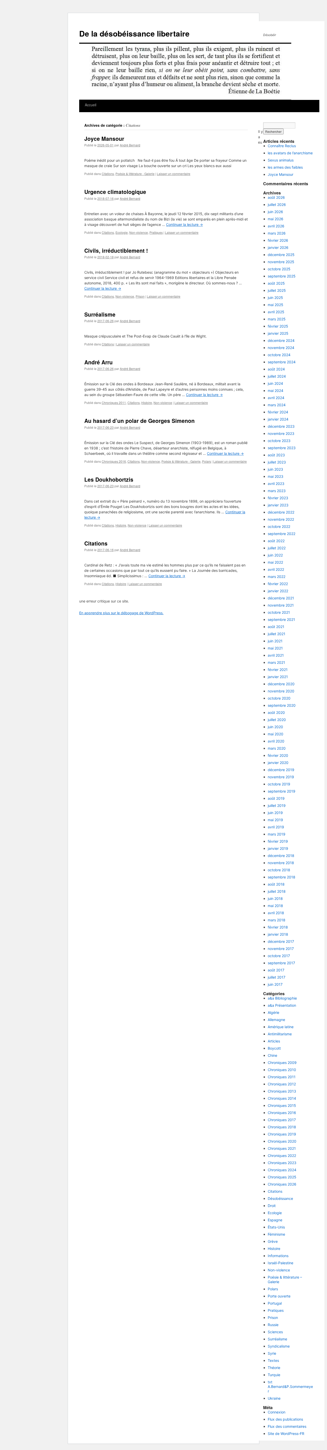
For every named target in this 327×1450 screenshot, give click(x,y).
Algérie (273, 1012)
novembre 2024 (281, 347)
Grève (273, 1241)
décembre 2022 (281, 512)
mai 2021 (275, 648)
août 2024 (276, 369)
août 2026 (276, 197)
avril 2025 (276, 312)
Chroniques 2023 (282, 1163)
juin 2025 (275, 297)
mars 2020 (277, 748)
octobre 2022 (279, 526)
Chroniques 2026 (282, 1184)
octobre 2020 (279, 698)
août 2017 (276, 970)
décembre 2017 (281, 941)
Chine (272, 1055)
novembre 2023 (281, 433)
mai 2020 (275, 734)
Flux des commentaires (287, 1426)
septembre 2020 (282, 705)
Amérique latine (281, 1027)
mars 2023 (277, 491)
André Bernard (130, 145)
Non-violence (138, 232)
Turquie (274, 1375)
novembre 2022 (281, 519)
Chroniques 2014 (282, 1098)
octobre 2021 (279, 612)
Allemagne (276, 1019)
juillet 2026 (277, 204)
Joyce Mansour (104, 138)
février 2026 (278, 240)
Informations (278, 1256)
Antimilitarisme (280, 1034)
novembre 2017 (281, 948)
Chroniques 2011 (114, 402)
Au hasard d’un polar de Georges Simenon (139, 420)
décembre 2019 (281, 770)
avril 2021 (276, 655)
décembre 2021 (281, 598)
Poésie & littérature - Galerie (135, 173)
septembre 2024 (282, 362)
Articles (274, 1041)
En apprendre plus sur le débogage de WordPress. (121, 613)
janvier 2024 (278, 419)
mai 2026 (275, 219)
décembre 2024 (281, 340)
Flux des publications (285, 1419)
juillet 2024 (277, 376)
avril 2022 (276, 569)
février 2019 (278, 841)
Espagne (275, 1220)
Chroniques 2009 (282, 1062)
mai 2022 (275, 562)
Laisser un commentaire (173, 173)
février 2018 (278, 927)
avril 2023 (276, 483)
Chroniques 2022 (282, 1155)
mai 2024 (275, 390)
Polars (206, 461)
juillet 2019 (277, 805)
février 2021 (278, 669)
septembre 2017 (281, 963)
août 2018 (276, 884)
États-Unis (276, 1227)
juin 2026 (275, 212)
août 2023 (276, 455)
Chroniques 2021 (282, 1148)
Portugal (275, 1303)
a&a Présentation (282, 1005)
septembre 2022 (281, 533)
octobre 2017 (279, 956)
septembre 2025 (282, 276)
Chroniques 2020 (282, 1141)
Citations (108, 173)
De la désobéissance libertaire (134, 33)
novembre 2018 (281, 863)
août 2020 (276, 712)
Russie (273, 1325)
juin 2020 (275, 727)
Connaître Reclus (282, 146)
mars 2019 (276, 834)
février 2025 (278, 326)
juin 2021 (275, 641)
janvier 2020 (278, 762)
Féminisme (276, 1234)
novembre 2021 (281, 605)
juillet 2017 (276, 977)
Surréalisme (99, 314)
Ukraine (274, 1398)
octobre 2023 (279, 440)
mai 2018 (275, 905)
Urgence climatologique (115, 191)
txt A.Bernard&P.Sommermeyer (290, 1386)
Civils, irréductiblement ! (116, 250)
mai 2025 (275, 305)
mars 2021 (276, 662)
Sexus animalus (281, 160)
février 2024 (278, 412)
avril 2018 (276, 913)
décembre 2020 (281, 684)
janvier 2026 (278, 247)
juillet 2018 (277, 891)
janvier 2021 (278, 677)
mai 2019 (275, 820)
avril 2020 (276, 741)
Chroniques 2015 (282, 1105)
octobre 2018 (279, 870)
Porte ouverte (279, 1296)
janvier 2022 (278, 591)
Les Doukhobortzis (108, 479)
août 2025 (276, 283)
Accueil (90, 104)
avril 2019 (276, 827)
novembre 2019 (281, 777)
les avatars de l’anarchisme (290, 153)
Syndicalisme (279, 1346)
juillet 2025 (277, 290)
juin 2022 (275, 555)
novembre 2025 (281, 262)
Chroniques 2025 (282, 1177)
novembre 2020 (281, 691)
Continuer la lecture (184, 224)
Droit (272, 1205)
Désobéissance (280, 1198)
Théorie (274, 1367)
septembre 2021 (281, 619)
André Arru (98, 362)
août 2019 (276, 798)
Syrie (272, 1353)
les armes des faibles (285, 167)
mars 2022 (276, 576)
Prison (140, 296)
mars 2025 (277, 319)
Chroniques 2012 (282, 1084)
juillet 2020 (277, 719)
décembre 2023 (281, 426)
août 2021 (276, 626)
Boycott (274, 1048)
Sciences (275, 1332)
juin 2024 (275, 383)
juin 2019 (275, 812)
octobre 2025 (279, 269)
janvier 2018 (278, 934)
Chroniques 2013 (282, 1091)
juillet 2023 (277, 462)
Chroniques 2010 (282, 1070)
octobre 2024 (279, 355)
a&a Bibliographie (282, 998)
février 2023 (278, 498)
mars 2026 (277, 233)
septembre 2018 (281, 877)
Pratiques (156, 232)
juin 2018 (275, 898)
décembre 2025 (281, 254)
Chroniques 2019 (282, 1134)
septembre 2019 (281, 791)
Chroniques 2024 (282, 1170)
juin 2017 (275, 984)
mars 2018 (276, 920)
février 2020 (278, 755)
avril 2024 (276, 398)
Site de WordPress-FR (286, 1433)
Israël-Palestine (280, 1263)
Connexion (276, 1412)
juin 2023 (275, 469)
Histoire (146, 402)
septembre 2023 (282, 448)
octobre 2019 (279, 784)
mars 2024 (277, 405)
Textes (273, 1360)
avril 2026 (276, 226)
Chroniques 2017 (282, 1120)
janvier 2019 (278, 848)
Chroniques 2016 (114, 461)
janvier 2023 (278, 505)
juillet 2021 (276, 634)
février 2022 (278, 584)
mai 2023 (275, 476)
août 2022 (276, 541)
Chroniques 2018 (282, 1127)
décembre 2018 (281, 855)
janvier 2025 (278, 333)
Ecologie (121, 232)
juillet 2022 (277, 548)
